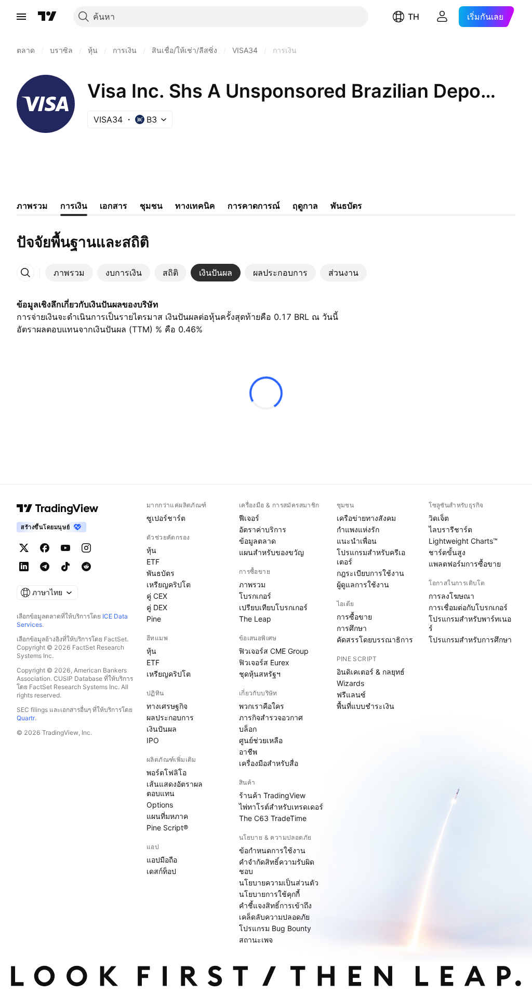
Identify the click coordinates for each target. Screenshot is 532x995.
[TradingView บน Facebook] (44, 548)
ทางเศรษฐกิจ (167, 706)
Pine (154, 618)
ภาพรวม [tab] (32, 205)
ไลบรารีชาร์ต (450, 529)
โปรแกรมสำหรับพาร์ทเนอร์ (470, 623)
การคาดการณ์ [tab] (254, 205)
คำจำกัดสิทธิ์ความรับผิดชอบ (276, 866)
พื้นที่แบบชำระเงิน (365, 706)
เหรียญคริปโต (169, 584)
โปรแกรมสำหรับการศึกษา (470, 639)
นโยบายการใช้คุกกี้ (269, 894)
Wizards (350, 683)
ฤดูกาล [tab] (305, 205)
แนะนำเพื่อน (357, 540)
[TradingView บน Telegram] (44, 566)
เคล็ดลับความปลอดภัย (274, 916)
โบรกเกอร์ (255, 595)
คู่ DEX (157, 607)
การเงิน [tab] (73, 205)
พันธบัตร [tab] (346, 205)
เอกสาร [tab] (113, 205)
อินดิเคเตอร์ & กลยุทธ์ (371, 671)
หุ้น (151, 550)
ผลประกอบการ (170, 717)
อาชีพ (248, 751)
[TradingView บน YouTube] (65, 548)
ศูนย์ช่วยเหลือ (261, 740)
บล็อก (248, 728)
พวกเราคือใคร (261, 706)
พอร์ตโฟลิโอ (167, 772)
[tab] (69, 272)
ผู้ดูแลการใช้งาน (363, 584)
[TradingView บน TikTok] (65, 566)
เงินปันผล (162, 728)
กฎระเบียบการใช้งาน (370, 573)
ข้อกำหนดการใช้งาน (272, 850)
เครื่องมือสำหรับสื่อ (268, 763)
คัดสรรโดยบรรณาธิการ (375, 639)
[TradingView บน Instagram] (86, 548)
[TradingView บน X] (24, 548)
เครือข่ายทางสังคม (366, 518)
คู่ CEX (157, 595)
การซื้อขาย (354, 616)
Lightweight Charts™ (463, 540)
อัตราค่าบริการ (262, 529)
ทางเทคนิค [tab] (195, 205)
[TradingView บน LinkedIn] (24, 566)
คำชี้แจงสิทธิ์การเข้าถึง (275, 905)
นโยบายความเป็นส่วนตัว (278, 882)
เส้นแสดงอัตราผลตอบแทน (175, 788)
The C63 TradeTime (273, 818)
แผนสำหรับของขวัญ (271, 552)
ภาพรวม (252, 584)
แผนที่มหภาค (167, 816)
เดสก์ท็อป (161, 871)
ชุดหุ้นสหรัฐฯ (260, 673)
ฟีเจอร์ (249, 518)
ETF (153, 561)
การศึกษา (352, 628)
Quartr (26, 718)
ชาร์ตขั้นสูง (447, 552)
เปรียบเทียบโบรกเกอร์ (273, 607)
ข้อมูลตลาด (257, 540)
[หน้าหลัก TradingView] (47, 16)
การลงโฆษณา (451, 595)
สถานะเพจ (256, 939)
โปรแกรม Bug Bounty (275, 928)
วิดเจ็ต (439, 518)
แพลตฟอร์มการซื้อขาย (465, 563)
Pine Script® (167, 827)
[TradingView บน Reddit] (86, 566)
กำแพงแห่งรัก (358, 529)
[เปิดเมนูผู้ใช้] (21, 16)
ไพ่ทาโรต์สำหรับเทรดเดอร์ (281, 806)
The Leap (255, 618)
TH (413, 16)
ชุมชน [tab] (151, 205)
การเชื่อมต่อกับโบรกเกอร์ (468, 607)
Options (160, 804)
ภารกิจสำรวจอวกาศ (271, 717)
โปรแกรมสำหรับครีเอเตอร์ (371, 557)
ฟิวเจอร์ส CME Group (274, 651)
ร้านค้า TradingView (272, 795)
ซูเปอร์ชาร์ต (166, 518)
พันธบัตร (161, 573)
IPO (153, 740)
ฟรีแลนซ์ (351, 694)
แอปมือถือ (162, 859)
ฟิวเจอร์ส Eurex (264, 662)
